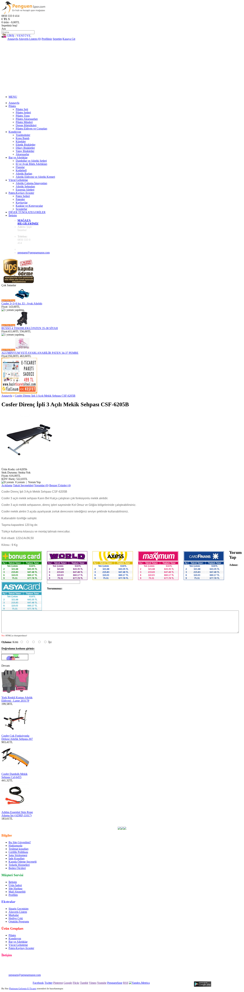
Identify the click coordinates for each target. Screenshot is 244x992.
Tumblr (84, 982)
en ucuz (180, 821)
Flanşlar (20, 167)
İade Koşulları (16, 858)
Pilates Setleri (23, 112)
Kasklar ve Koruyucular (29, 205)
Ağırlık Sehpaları (25, 186)
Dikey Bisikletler (25, 147)
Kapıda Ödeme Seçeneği (23, 861)
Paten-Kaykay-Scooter (21, 192)
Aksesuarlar (22, 154)
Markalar (14, 915)
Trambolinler (23, 135)
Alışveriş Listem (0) (30, 38)
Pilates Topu (23, 115)
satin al (158, 821)
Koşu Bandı (22, 138)
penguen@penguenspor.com (34, 252)
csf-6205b (85, 821)
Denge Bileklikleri (26, 125)
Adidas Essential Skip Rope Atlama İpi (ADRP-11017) (17, 814)
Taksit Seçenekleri (23, 485)
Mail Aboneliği (17, 891)
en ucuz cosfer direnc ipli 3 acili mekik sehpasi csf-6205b (46, 821)
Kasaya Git (69, 38)
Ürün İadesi (15, 885)
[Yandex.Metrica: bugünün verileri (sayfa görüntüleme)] (139, 982)
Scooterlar (21, 208)
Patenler (20, 199)
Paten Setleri (23, 196)
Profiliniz (47, 38)
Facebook (38, 982)
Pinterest (58, 982)
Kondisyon (15, 131)
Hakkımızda (15, 845)
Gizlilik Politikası (18, 852)
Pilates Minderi (24, 122)
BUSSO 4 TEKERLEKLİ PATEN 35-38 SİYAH (29, 328)
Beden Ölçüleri (17, 868)
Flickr (76, 982)
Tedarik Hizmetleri (19, 864)
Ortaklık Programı (19, 921)
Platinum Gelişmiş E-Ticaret (22, 988)
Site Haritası (15, 888)
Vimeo (92, 982)
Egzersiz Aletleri (25, 189)
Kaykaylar (22, 202)
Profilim (13, 894)
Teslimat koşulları (18, 848)
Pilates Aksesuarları (27, 118)
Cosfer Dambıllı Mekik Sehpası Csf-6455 (14, 775)
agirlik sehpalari (101, 821)
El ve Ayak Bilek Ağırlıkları (31, 163)
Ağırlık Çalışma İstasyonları (31, 183)
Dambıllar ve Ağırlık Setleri (31, 160)
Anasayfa (12, 38)
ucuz (143, 821)
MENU (13, 96)
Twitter (48, 982)
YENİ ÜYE (24, 35)
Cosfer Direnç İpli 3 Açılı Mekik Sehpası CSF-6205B (45, 395)
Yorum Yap (34, 482)
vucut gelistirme (120, 821)
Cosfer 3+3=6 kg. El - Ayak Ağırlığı (21, 303)
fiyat (149, 821)
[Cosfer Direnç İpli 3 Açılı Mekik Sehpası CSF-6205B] (29, 466)
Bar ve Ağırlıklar (18, 157)
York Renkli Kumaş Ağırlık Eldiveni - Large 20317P (17, 699)
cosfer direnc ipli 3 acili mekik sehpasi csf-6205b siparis (119, 825)
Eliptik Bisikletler (25, 144)
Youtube (101, 982)
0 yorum (20, 482)
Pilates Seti (22, 109)
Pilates (12, 106)
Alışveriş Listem (18, 911)
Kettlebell (21, 170)
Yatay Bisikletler (25, 151)
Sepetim (57, 38)
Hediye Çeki (16, 918)
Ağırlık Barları (24, 173)
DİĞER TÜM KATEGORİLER (27, 212)
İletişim (13, 215)
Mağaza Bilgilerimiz (28, 222)
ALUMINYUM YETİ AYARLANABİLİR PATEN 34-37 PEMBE (39, 352)
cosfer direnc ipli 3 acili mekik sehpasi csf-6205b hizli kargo (52, 825)
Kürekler (21, 141)
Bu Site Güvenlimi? (20, 842)
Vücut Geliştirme (18, 180)
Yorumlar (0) (41, 485)
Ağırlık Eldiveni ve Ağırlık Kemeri (35, 176)
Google (68, 982)
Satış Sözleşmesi (18, 855)
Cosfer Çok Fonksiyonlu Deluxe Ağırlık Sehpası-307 (17, 737)
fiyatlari (135, 821)
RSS (125, 982)
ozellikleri (168, 821)
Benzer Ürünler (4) (60, 485)
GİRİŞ (10, 35)
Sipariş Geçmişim (18, 908)
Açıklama (6, 485)
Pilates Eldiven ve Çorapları (31, 128)
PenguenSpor (114, 982)
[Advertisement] (122, 67)
